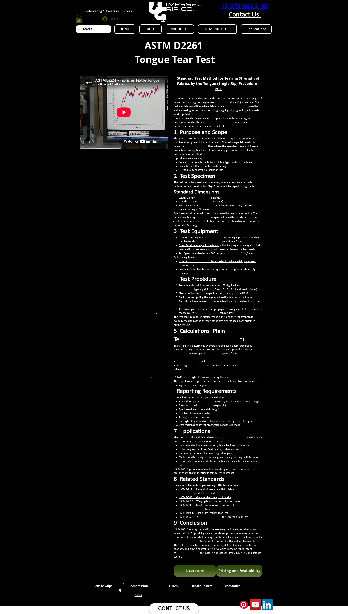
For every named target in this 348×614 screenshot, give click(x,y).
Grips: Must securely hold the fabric (199, 245)
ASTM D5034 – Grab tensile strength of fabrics (205, 497)
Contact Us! (245, 14)
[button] (78, 19)
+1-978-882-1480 (244, 6)
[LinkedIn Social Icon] (267, 604)
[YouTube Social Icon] (255, 604)
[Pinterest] (243, 604)
